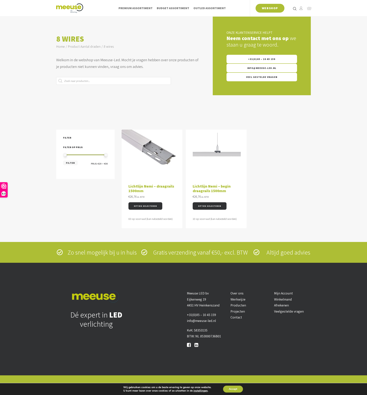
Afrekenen (281, 305)
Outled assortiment (209, 8)
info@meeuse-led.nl (262, 68)
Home (60, 46)
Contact (236, 317)
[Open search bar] (295, 8)
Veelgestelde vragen (289, 311)
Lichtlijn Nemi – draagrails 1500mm (151, 188)
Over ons (237, 293)
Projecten (238, 311)
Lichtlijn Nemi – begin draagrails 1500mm (212, 188)
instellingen (200, 391)
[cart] (308, 8)
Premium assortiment (136, 8)
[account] (301, 8)
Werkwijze (238, 299)
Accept (233, 389)
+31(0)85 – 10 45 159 (262, 59)
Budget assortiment (173, 8)
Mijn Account (283, 293)
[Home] (96, 296)
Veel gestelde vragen (261, 77)
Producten (238, 305)
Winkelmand (283, 299)
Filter (70, 162)
